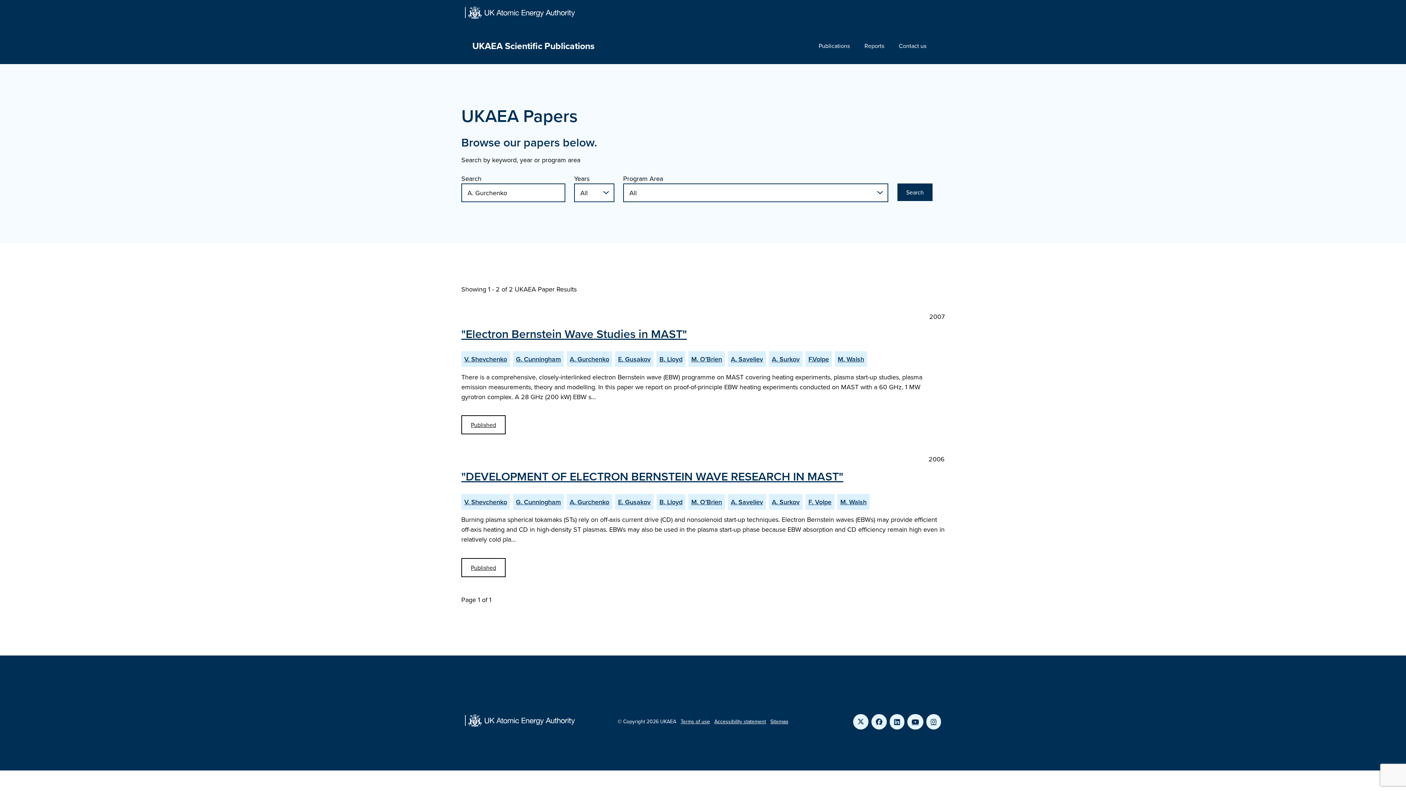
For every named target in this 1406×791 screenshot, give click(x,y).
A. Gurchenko (589, 359)
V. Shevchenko (485, 359)
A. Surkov (786, 359)
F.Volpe (818, 359)
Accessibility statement (740, 721)
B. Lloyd (670, 359)
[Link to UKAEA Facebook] (879, 721)
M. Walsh (851, 359)
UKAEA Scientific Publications (533, 45)
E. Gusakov (634, 359)
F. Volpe (820, 501)
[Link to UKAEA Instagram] (933, 721)
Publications (834, 46)
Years (581, 178)
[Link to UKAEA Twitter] (860, 721)
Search (471, 178)
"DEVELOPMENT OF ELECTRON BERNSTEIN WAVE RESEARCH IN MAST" (652, 476)
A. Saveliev (747, 359)
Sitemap (779, 721)
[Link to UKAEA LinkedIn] (897, 721)
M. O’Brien (706, 359)
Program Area (643, 178)
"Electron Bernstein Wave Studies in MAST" (574, 333)
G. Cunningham (538, 359)
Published (483, 425)
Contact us (912, 46)
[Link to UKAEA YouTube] (915, 721)
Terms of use (695, 721)
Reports (874, 46)
